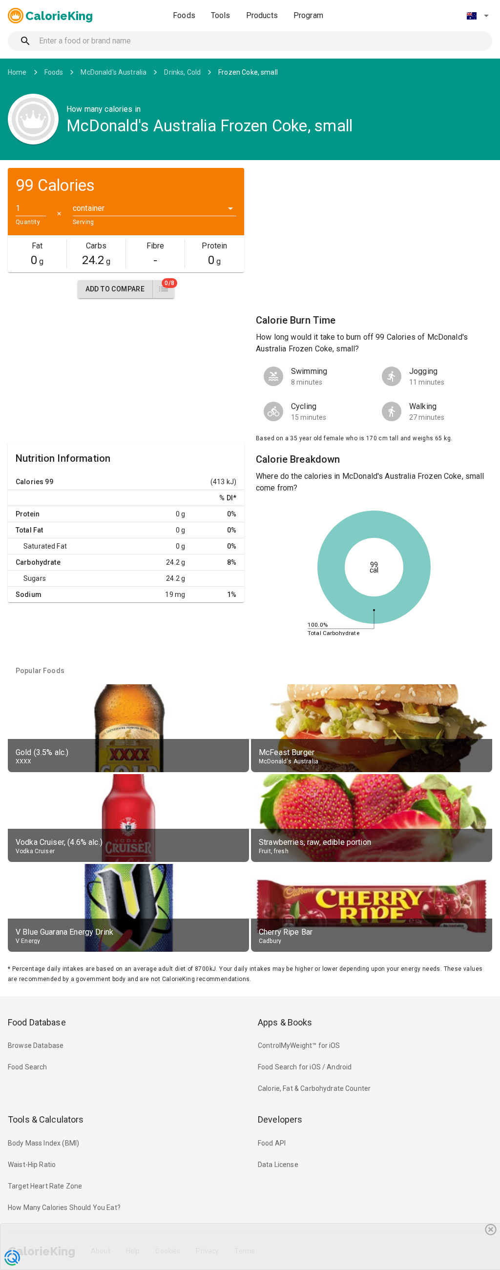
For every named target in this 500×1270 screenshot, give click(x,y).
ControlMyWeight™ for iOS (299, 1045)
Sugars (34, 578)
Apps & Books (285, 1022)
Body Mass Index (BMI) (43, 1143)
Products (262, 15)
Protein (28, 514)
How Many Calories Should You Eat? (64, 1207)
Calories (29, 482)
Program (308, 15)
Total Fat (29, 530)
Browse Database (35, 1045)
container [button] (88, 208)
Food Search (27, 1067)
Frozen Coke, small (248, 72)
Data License (278, 1164)
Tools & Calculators (46, 1119)
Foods (184, 15)
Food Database (37, 1022)
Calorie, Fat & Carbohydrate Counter (314, 1088)
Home (17, 72)
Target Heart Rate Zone (45, 1186)
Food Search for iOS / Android (305, 1067)
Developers (280, 1119)
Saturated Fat (45, 546)
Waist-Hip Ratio (32, 1164)
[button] (477, 15)
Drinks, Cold (182, 72)
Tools (220, 15)
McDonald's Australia (113, 72)
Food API (272, 1143)
